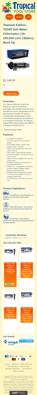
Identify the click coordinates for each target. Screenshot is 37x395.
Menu (9, 17)
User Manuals (27, 369)
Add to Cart (11, 93)
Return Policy (24, 366)
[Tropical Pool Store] (18, 12)
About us (15, 364)
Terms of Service (26, 364)
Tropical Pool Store (17, 376)
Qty (4, 84)
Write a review (21, 238)
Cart (28, 17)
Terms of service (18, 371)
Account (19, 17)
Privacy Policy (13, 366)
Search (7, 364)
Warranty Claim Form (12, 369)
